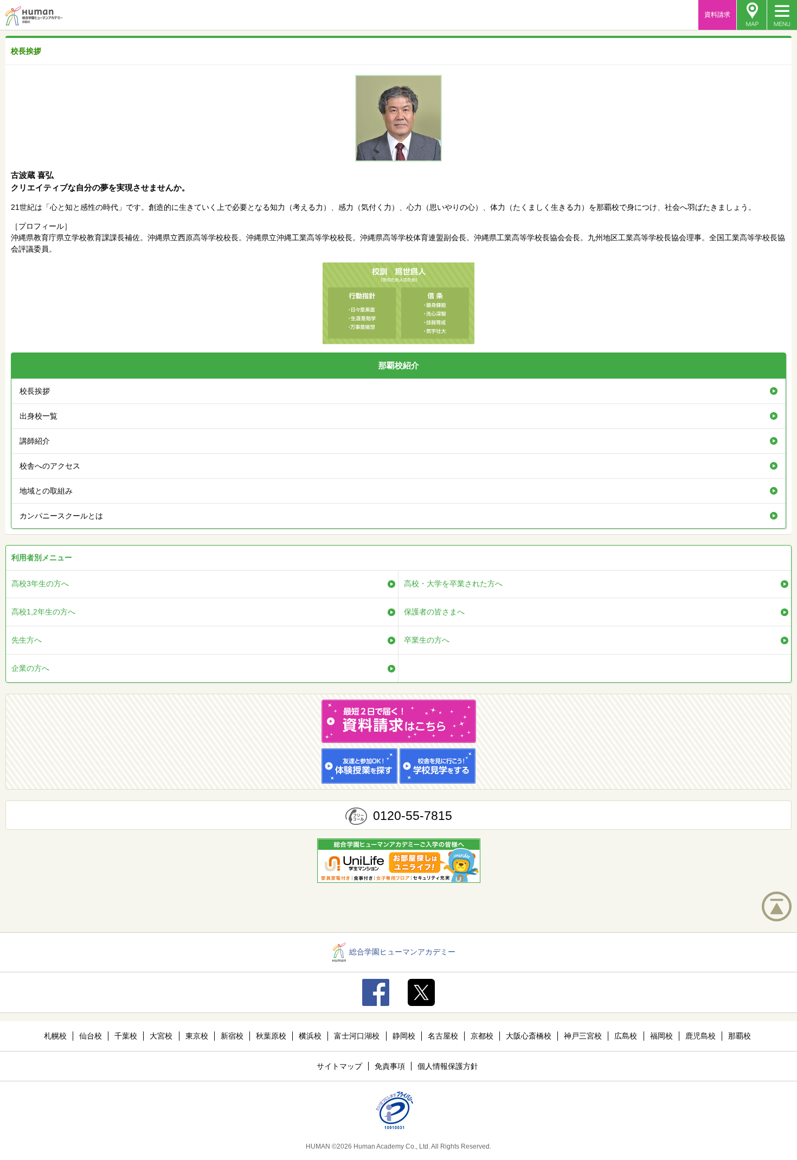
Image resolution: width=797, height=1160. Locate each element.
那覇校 (739, 1035)
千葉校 (125, 1035)
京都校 (482, 1035)
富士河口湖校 (357, 1035)
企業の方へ (30, 668)
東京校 (196, 1035)
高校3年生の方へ (40, 583)
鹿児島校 (700, 1035)
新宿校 (232, 1035)
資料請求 (717, 14)
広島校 (625, 1035)
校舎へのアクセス (50, 466)
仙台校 (90, 1035)
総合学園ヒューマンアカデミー (402, 951)
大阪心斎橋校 (528, 1035)
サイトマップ (339, 1066)
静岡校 (404, 1035)
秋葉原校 (271, 1035)
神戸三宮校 (583, 1035)
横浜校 (310, 1035)
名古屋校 (443, 1035)
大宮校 (161, 1035)
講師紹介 (35, 441)
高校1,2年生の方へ (43, 611)
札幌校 (55, 1035)
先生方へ (26, 640)
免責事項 (390, 1066)
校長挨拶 (35, 391)
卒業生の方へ (426, 640)
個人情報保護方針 (447, 1066)
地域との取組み (46, 490)
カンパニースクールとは (61, 515)
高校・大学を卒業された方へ (453, 583)
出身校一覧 (38, 416)
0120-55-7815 (412, 816)
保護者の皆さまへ (434, 611)
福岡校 (661, 1035)
